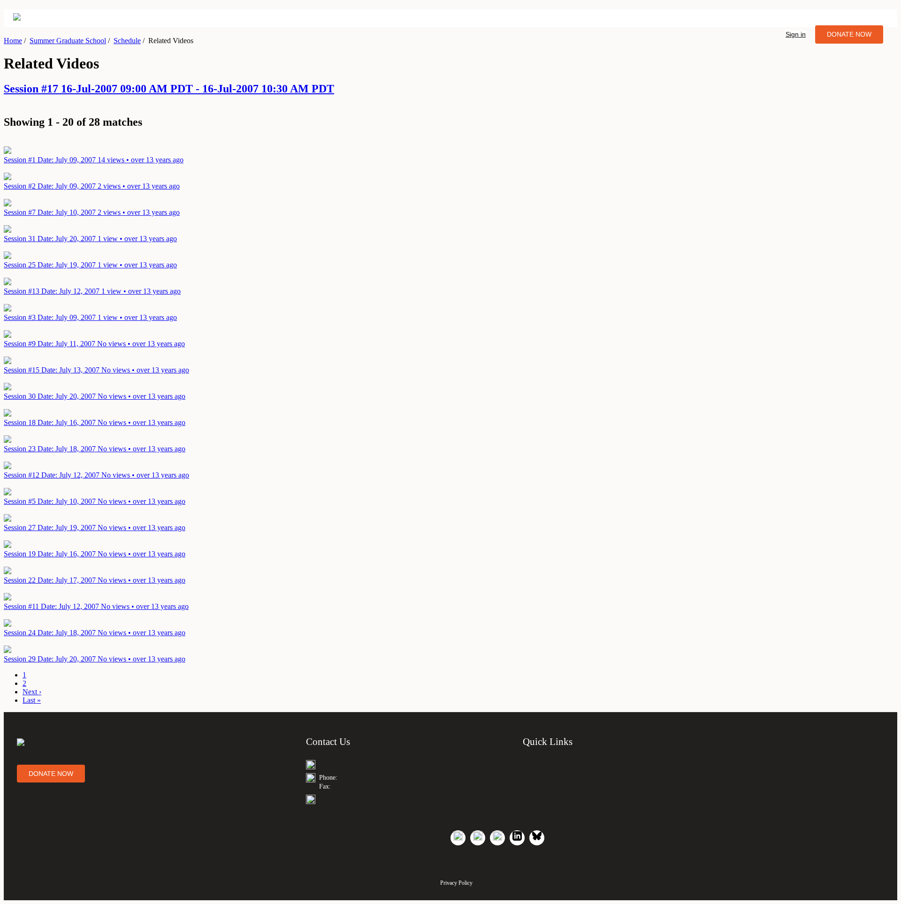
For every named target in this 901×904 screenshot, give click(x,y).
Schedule (127, 41)
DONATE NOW (849, 34)
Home (13, 41)
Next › (32, 692)
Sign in (796, 34)
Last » (32, 700)
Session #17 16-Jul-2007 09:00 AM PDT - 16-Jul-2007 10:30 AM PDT (169, 89)
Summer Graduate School (68, 41)
